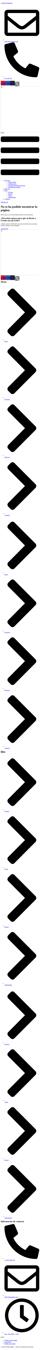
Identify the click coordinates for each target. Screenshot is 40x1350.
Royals (10, 194)
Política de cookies (9, 1343)
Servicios (7, 180)
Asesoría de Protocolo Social (16, 185)
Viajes (10, 195)
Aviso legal (7, 1342)
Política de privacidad (10, 1340)
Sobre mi (7, 189)
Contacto (7, 199)
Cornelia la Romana (6, 3)
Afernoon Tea (12, 184)
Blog (5, 190)
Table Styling (12, 182)
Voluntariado (12, 197)
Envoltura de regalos (14, 187)
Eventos (10, 192)
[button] (20, 155)
